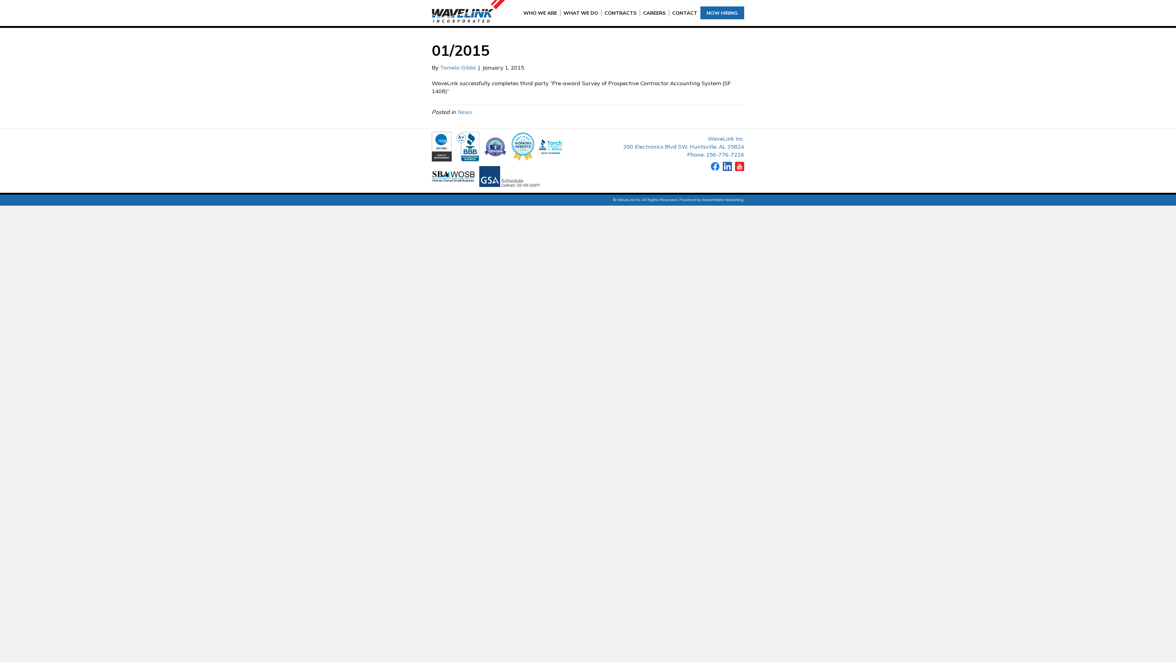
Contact (684, 13)
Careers (654, 13)
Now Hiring (722, 13)
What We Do (581, 13)
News (464, 112)
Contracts (621, 13)
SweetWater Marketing (722, 199)
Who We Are (540, 13)
